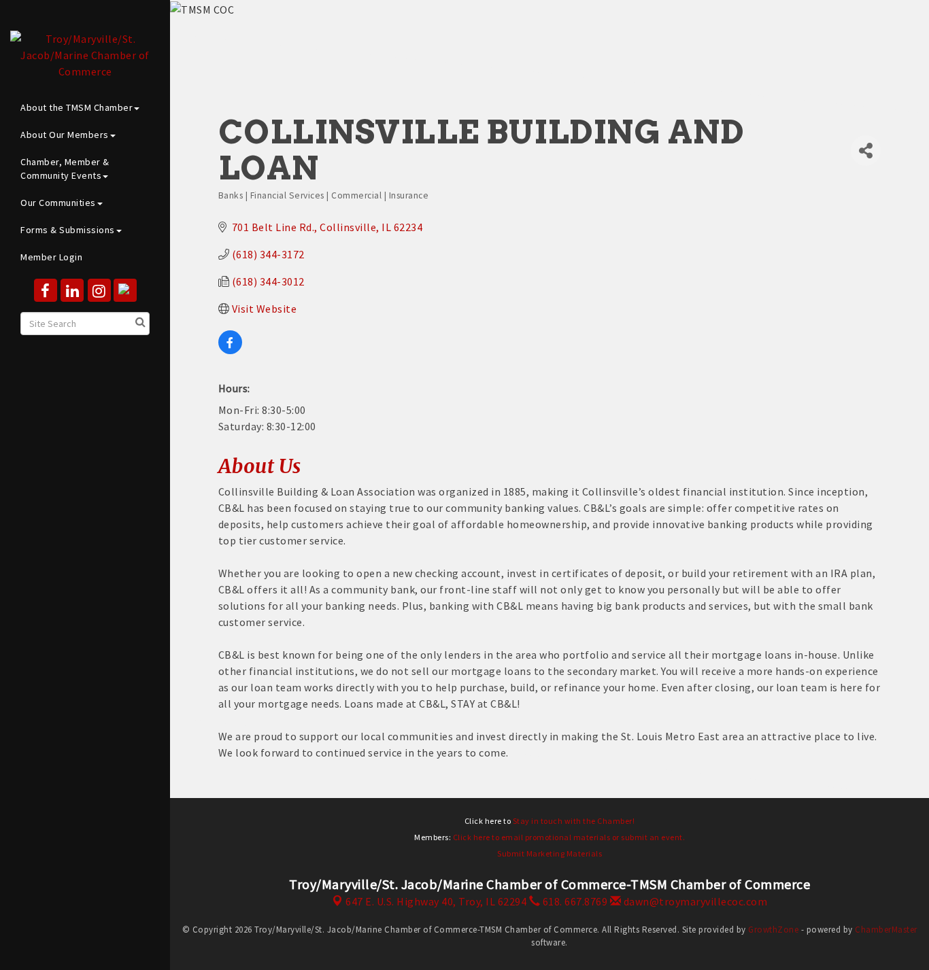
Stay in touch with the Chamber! (574, 821)
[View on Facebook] (230, 350)
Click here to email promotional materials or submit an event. (569, 837)
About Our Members (64, 134)
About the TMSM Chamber (76, 107)
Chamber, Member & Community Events (64, 168)
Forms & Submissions (67, 230)
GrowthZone (773, 929)
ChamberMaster (886, 929)
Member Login (51, 257)
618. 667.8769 (573, 901)
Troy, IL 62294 (435, 901)
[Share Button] (866, 150)
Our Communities (58, 202)
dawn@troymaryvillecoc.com (694, 901)
